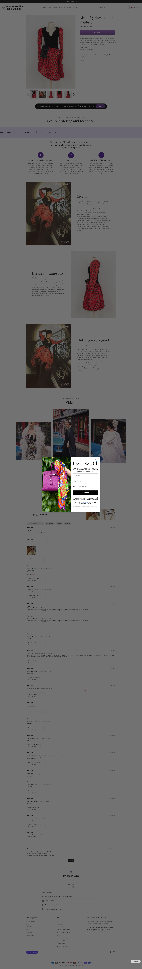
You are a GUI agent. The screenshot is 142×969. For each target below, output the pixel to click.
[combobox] (76, 487)
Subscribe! (85, 493)
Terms (91, 502)
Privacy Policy (85, 502)
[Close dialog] (97, 460)
